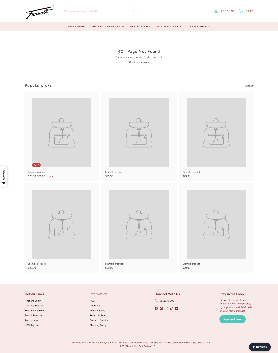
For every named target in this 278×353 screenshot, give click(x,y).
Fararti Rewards (33, 315)
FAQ (92, 300)
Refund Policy (97, 315)
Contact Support (34, 305)
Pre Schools (140, 26)
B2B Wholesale (169, 26)
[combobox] (100, 11)
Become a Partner (35, 310)
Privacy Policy (97, 310)
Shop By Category (106, 26)
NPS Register (32, 325)
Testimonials (199, 26)
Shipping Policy (98, 325)
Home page (76, 26)
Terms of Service (99, 320)
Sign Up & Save (232, 319)
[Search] (134, 11)
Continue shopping (139, 62)
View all (249, 85)
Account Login (33, 300)
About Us (95, 305)
